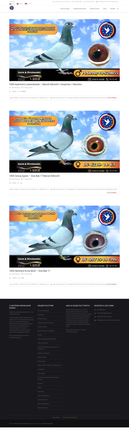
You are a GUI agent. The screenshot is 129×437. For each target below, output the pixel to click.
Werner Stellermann (43, 403)
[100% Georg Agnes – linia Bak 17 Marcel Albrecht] (64, 142)
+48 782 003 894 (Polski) (104, 313)
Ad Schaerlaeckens (43, 310)
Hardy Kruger (41, 361)
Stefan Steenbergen (43, 395)
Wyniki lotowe (94, 8)
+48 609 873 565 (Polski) (104, 316)
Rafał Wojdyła (15, 87)
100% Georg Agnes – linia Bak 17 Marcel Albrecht (34, 176)
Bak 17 (64, 98)
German (29, 3)
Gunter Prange (42, 357)
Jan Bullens (41, 369)
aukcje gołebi (57, 98)
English (21, 3)
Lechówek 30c (101, 309)
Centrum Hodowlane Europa (22, 423)
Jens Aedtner (41, 373)
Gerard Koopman (43, 343)
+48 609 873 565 (90, 1)
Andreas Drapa (42, 318)
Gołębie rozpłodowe (79, 8)
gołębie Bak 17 (72, 189)
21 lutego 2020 (27, 87)
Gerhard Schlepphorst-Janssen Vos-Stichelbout (48, 348)
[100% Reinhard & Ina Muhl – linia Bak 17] (64, 237)
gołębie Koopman (73, 98)
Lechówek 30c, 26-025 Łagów (62, 1)
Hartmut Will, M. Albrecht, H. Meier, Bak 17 (34, 98)
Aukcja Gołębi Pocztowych (46, 323)
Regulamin (55, 417)
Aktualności (41, 314)
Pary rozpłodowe (99, 189)
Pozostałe (41, 391)
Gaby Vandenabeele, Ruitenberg (47, 339)
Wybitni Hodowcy (43, 408)
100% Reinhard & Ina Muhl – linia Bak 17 (29, 271)
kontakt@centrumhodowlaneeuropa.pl (108, 1)
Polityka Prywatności (70, 417)
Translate (11, 1)
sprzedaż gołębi (100, 98)
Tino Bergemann (43, 399)
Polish (13, 3)
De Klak (40, 335)
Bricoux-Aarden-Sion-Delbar (46, 331)
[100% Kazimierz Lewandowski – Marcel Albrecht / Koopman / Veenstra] (64, 50)
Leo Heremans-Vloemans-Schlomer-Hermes (48, 378)
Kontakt (112, 8)
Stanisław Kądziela (47, 423)
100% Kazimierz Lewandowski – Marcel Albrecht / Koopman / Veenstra (45, 84)
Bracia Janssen (42, 327)
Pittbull (40, 387)
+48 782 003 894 (77, 1)
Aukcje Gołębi (65, 8)
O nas (104, 8)
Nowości (40, 383)
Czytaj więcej (112, 98)
